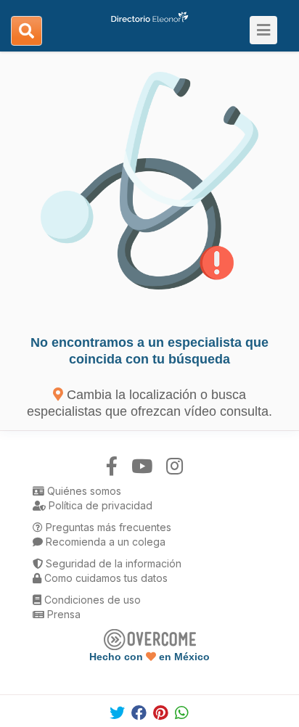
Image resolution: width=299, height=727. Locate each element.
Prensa (62, 614)
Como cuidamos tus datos (104, 578)
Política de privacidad (99, 505)
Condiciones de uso (91, 599)
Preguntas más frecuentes (107, 527)
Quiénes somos (82, 491)
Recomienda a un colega (104, 541)
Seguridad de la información (112, 563)
